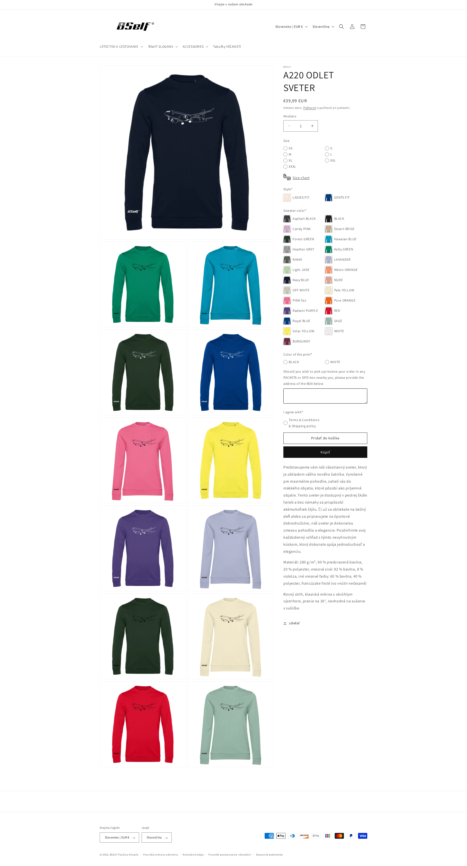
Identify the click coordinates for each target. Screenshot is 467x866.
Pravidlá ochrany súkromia (160, 854)
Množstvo (289, 116)
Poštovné (309, 108)
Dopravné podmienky (269, 854)
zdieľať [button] (294, 623)
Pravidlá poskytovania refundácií (229, 854)
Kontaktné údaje (193, 854)
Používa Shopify (128, 855)
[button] (121, 46)
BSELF (113, 855)
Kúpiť (325, 452)
